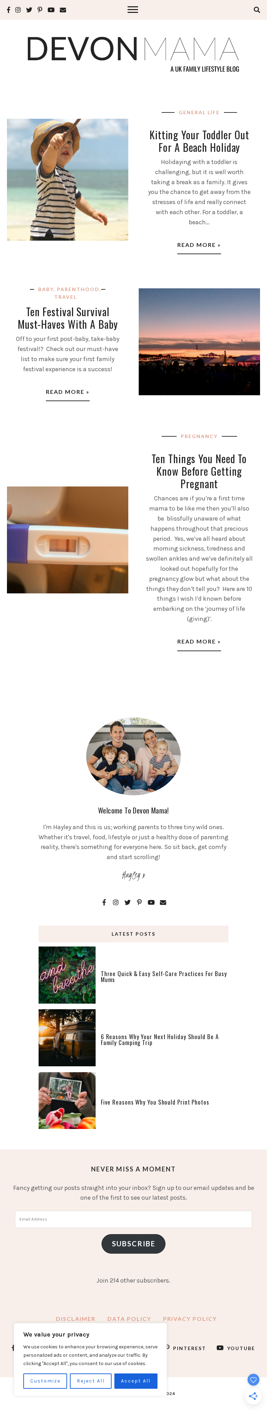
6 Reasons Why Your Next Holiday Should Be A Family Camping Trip (160, 1039)
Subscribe (133, 1243)
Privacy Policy (190, 1318)
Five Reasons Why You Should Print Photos (155, 1102)
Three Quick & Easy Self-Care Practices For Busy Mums (164, 976)
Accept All (136, 1381)
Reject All (91, 1381)
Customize (45, 1381)
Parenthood (78, 289)
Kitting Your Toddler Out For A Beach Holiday (199, 141)
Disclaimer (76, 1318)
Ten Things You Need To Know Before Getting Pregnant (199, 471)
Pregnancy (199, 436)
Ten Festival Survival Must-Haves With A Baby (68, 318)
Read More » (199, 244)
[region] (90, 1359)
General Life (199, 112)
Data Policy (129, 1318)
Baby (46, 289)
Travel (65, 297)
